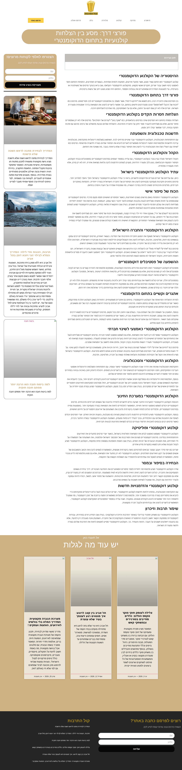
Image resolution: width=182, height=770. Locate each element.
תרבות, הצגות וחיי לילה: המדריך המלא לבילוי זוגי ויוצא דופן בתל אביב (30, 255)
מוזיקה (132, 20)
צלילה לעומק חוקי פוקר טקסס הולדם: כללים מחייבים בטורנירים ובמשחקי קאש (137, 617)
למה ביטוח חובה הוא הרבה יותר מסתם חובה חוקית (30, 386)
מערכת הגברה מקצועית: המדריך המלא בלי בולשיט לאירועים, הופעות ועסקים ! (45, 622)
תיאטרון (147, 20)
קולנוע (118, 20)
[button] (68, 58)
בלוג (91, 20)
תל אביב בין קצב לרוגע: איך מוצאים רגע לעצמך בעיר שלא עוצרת (91, 616)
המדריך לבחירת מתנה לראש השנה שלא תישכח (30, 152)
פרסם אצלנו (76, 20)
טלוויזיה (105, 20)
